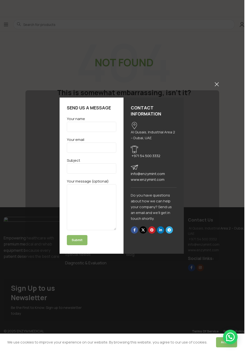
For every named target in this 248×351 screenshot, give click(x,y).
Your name (76, 118)
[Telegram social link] (169, 230)
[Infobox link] (154, 131)
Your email (75, 139)
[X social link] (143, 230)
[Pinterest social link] (151, 230)
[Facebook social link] (134, 230)
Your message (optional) (88, 181)
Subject (73, 160)
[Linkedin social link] (160, 230)
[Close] (217, 84)
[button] (230, 337)
